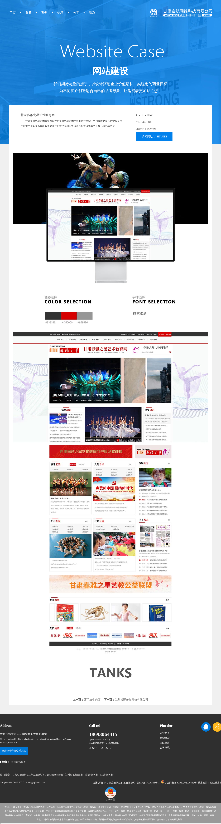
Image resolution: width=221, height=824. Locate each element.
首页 (12, 12)
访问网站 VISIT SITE (154, 136)
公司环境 (165, 747)
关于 (76, 12)
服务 (28, 12)
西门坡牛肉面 (92, 699)
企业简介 (165, 733)
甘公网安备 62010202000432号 (180, 782)
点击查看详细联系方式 (14, 750)
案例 (44, 12)
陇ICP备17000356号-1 (148, 782)
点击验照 (110, 799)
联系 (92, 12)
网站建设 (165, 738)
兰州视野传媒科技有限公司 (131, 699)
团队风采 (165, 743)
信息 (60, 12)
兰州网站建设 (18, 762)
